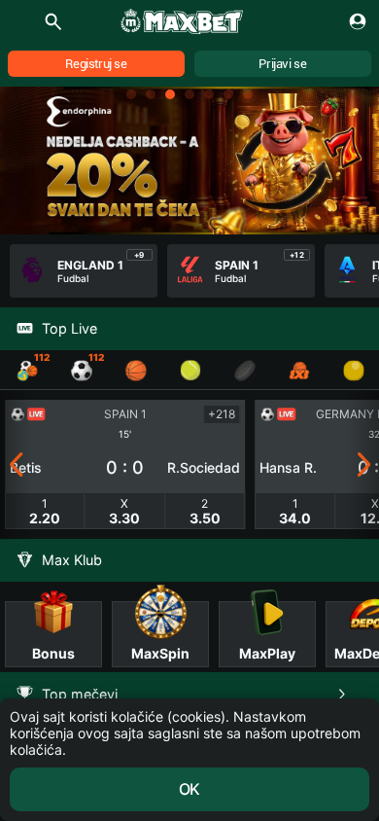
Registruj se (95, 63)
